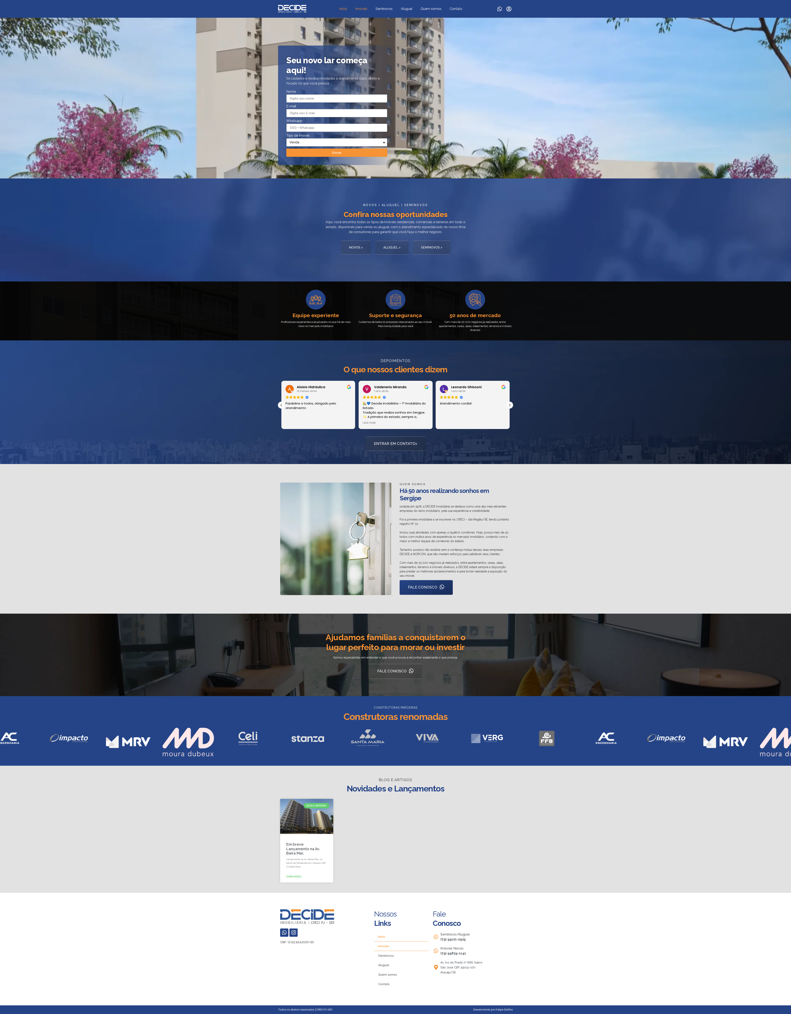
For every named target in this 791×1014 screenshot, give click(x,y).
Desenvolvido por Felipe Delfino (493, 1009)
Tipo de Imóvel (297, 135)
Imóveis (361, 9)
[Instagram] (293, 932)
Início (343, 9)
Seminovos (384, 9)
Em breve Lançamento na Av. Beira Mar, (303, 848)
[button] (281, 405)
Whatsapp (294, 121)
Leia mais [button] (292, 423)
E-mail (291, 106)
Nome (291, 92)
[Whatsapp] (499, 9)
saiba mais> (294, 876)
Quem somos (431, 9)
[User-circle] (509, 9)
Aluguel (406, 9)
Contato (456, 9)
